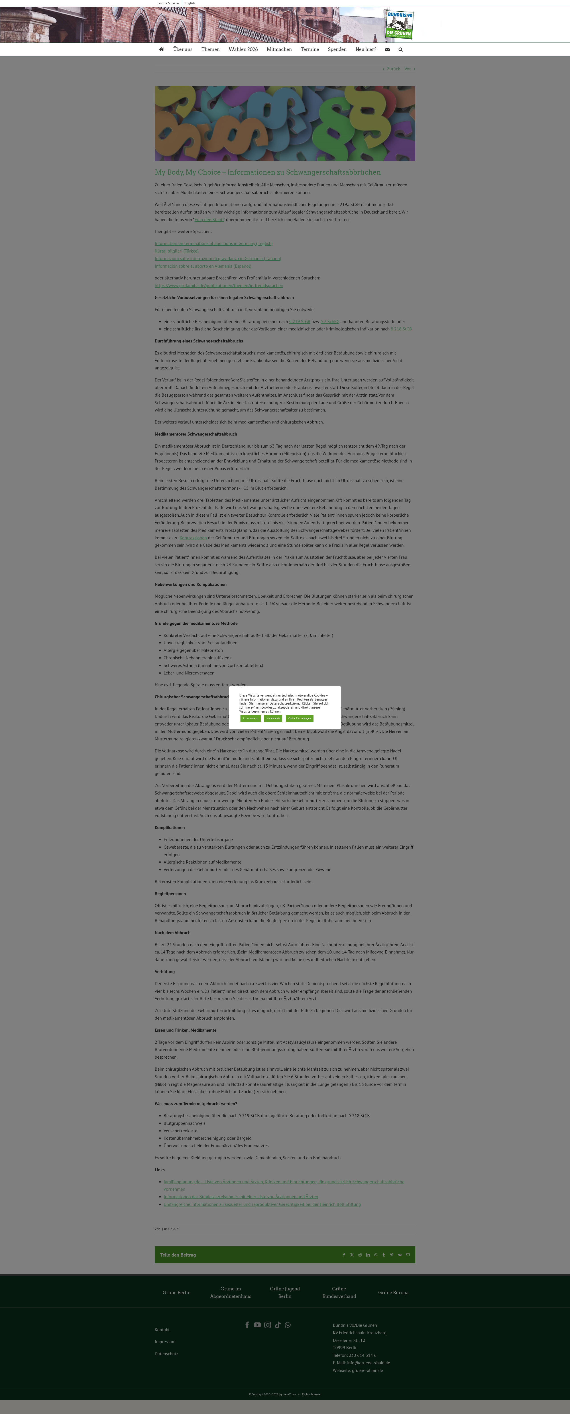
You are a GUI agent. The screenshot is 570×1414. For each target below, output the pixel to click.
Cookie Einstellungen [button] (299, 718)
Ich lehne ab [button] (273, 718)
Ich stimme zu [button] (250, 718)
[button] (400, 49)
